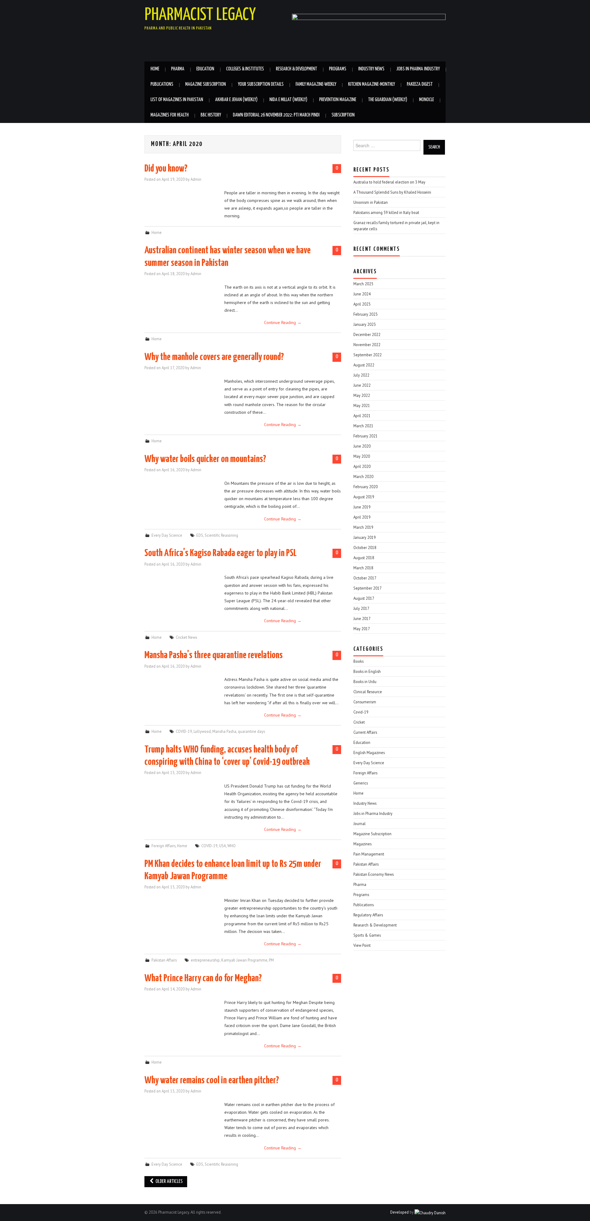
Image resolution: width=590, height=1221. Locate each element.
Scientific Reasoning (221, 535)
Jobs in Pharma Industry (418, 69)
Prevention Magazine (337, 99)
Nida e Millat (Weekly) (288, 99)
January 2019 (364, 537)
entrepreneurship (205, 960)
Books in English (367, 671)
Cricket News (186, 637)
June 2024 (362, 293)
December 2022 (366, 334)
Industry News (371, 69)
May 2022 (361, 395)
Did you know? (165, 169)
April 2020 (362, 466)
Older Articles (169, 1181)
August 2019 (363, 496)
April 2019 (362, 517)
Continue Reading (282, 322)
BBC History (211, 115)
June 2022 (362, 385)
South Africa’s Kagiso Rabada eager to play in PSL (220, 553)
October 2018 (364, 547)
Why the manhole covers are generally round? (214, 357)
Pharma (177, 69)
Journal (359, 823)
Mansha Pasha (224, 731)
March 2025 (363, 283)
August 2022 (363, 364)
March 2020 (363, 476)
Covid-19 (360, 711)
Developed (399, 1212)
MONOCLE (426, 99)
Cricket (359, 722)
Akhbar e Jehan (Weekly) (236, 99)
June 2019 (362, 506)
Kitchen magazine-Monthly (371, 84)
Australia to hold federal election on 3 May (389, 182)
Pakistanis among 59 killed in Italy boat (386, 212)
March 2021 (363, 425)
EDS (199, 535)
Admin (196, 179)
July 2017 (361, 608)
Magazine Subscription (205, 84)
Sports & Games (367, 935)
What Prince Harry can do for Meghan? (203, 978)
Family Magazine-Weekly (316, 84)
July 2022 (361, 375)
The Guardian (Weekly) (387, 99)
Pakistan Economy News (373, 874)
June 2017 (362, 618)
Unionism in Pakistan (370, 202)
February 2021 (365, 435)
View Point (362, 945)
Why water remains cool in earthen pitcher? (211, 1080)
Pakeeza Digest (420, 84)
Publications (162, 84)
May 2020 (361, 456)
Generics (360, 782)
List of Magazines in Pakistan (177, 99)
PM (271, 960)
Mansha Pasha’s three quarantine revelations (213, 655)
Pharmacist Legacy (200, 15)
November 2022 (366, 344)
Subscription (343, 115)
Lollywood (202, 731)
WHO (231, 845)
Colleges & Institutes (245, 69)
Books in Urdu (364, 681)
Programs (337, 69)
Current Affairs (365, 732)
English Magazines (369, 752)
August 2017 (363, 598)
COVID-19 (184, 731)
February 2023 (365, 314)
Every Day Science (166, 535)
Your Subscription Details (261, 84)
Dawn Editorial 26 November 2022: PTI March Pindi (276, 115)
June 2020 (362, 446)
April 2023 (362, 304)
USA (222, 845)
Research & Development (296, 69)
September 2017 (367, 588)
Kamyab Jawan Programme (244, 960)
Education (205, 69)
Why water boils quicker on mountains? (205, 459)
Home (155, 69)
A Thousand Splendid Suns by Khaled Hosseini (392, 192)
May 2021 (361, 405)
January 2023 (364, 324)
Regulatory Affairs (368, 914)
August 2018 (363, 557)
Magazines (362, 843)
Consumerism (364, 701)
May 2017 (361, 628)
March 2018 (363, 567)
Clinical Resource (367, 691)
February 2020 (365, 486)
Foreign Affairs (163, 845)
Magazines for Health (170, 115)
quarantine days (251, 731)
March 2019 (363, 527)
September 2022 (367, 354)
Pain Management (368, 854)
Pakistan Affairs (164, 960)
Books (358, 661)
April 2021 (362, 415)
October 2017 (364, 577)
